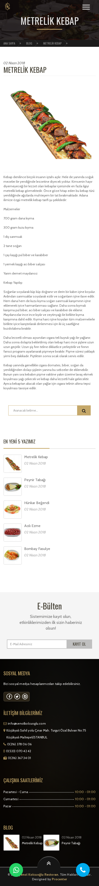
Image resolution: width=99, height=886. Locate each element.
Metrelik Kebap (25, 69)
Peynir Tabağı (35, 480)
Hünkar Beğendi (36, 503)
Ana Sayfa (9, 43)
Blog (29, 43)
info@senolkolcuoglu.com (27, 723)
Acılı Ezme (32, 526)
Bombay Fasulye (37, 549)
